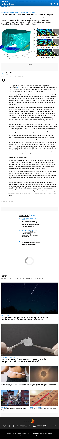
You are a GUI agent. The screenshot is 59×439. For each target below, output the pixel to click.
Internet (41, 278)
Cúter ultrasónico (33, 1)
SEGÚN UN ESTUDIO (6, 383)
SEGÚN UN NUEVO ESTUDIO (36, 407)
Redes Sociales (17, 278)
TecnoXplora (4, 6)
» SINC (9, 6)
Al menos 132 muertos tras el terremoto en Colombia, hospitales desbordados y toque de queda (13, 409)
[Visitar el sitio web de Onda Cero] (34, 426)
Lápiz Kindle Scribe (52, 1)
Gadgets (3, 278)
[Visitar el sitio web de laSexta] (9, 426)
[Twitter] (7, 74)
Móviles (9, 278)
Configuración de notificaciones (26, 435)
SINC (4, 276)
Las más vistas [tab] (23, 215)
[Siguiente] (56, 1)
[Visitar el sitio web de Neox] (14, 426)
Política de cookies (25, 433)
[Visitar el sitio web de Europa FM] (39, 426)
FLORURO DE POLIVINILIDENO (30, 230)
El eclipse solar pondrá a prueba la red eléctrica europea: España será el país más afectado (43, 385)
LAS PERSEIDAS (5, 315)
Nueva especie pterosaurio (23, 1)
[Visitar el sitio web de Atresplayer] (49, 426)
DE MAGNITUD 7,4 (5, 407)
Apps (36, 278)
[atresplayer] (51, 4)
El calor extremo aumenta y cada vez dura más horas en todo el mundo (43, 409)
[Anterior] (11, 1)
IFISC (19, 87)
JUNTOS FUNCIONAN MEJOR (30, 241)
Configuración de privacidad (46, 433)
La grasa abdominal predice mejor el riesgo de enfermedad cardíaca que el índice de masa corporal (15, 385)
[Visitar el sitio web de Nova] (19, 426)
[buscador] (54, 4)
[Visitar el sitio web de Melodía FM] (44, 426)
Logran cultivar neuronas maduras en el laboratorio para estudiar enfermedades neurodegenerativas (30, 224)
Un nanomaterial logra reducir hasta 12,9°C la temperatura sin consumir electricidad (30, 234)
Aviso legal (9, 433)
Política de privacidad (16, 433)
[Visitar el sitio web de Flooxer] (54, 426)
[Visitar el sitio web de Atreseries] (29, 426)
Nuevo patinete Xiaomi (42, 1)
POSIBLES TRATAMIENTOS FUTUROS (29, 219)
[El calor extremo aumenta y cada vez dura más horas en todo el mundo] (44, 398)
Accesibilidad (36, 435)
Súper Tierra (14, 1)
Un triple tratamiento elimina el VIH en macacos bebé (31, 243)
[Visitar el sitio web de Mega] (24, 426)
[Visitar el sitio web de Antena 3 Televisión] (4, 426)
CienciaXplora (26, 278)
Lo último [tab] (34, 215)
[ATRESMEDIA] (29, 421)
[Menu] (57, 4)
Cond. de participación (34, 433)
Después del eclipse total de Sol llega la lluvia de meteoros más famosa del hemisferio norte (24, 319)
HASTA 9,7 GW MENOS (35, 383)
